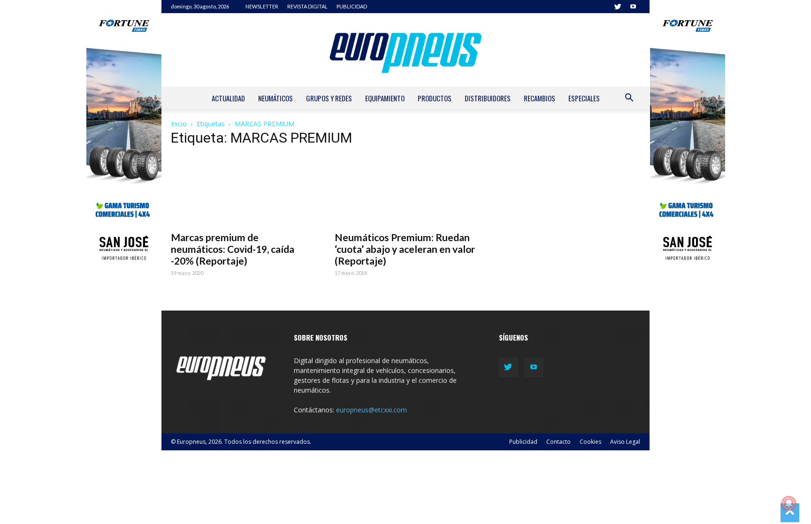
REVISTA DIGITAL (307, 6)
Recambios (539, 98)
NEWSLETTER (261, 6)
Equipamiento (385, 98)
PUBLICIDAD (352, 6)
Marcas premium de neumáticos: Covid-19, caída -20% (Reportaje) (232, 248)
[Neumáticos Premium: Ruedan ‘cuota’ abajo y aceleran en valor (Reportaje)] (405, 190)
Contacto (558, 442)
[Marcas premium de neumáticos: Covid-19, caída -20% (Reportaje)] (241, 190)
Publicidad (523, 442)
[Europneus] (405, 50)
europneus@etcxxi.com (371, 409)
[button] (629, 98)
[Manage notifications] (788, 503)
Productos (434, 98)
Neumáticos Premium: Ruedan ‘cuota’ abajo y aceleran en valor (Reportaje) (405, 248)
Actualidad (228, 98)
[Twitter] (618, 6)
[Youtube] (633, 6)
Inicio (179, 123)
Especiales (584, 98)
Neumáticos (275, 98)
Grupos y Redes (329, 98)
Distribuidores (488, 98)
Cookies (590, 442)
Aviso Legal (625, 442)
